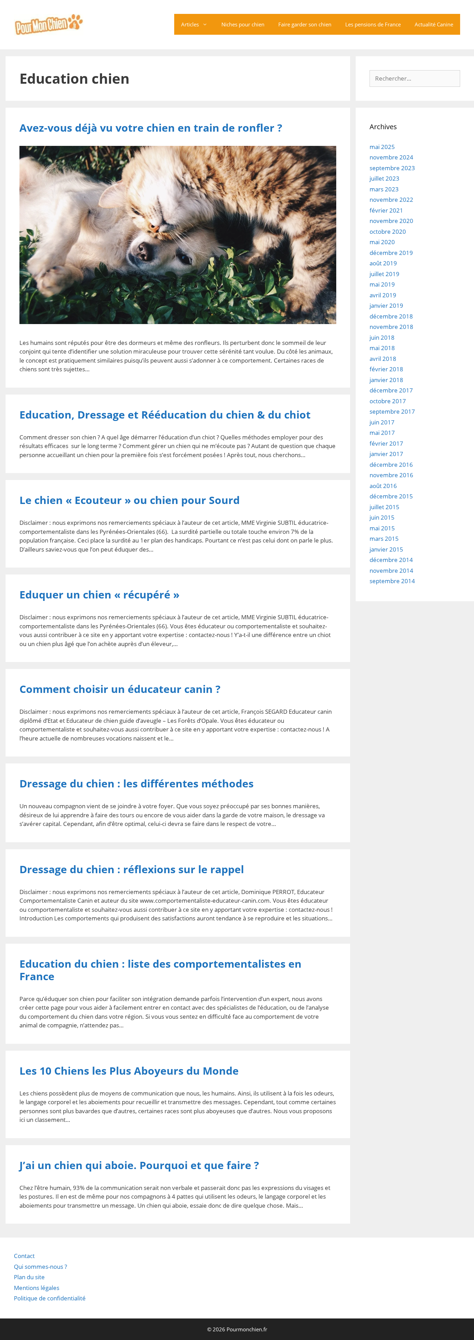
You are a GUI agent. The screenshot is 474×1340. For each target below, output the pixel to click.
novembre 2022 (391, 200)
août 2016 (383, 486)
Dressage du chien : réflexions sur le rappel (131, 869)
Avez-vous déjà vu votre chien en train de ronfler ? (150, 128)
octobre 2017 (388, 401)
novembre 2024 (391, 157)
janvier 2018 (386, 380)
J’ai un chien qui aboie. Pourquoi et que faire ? (139, 1165)
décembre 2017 (391, 390)
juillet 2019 (384, 274)
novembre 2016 (391, 475)
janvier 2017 (386, 454)
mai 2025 (382, 147)
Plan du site (29, 1277)
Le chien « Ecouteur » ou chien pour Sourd (129, 500)
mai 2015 (382, 528)
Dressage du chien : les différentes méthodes (136, 783)
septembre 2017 (392, 411)
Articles (190, 24)
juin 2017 (382, 422)
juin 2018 (382, 337)
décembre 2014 (391, 560)
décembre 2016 (391, 465)
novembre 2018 (391, 327)
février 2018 (386, 369)
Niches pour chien (242, 24)
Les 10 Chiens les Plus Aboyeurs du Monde (129, 1071)
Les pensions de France (373, 24)
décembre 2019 (391, 253)
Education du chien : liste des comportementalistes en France (160, 970)
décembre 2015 (391, 496)
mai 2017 (382, 433)
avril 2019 (383, 295)
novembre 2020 (391, 221)
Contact (24, 1256)
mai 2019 (382, 284)
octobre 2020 (388, 231)
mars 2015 (384, 539)
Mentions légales (36, 1288)
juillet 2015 (384, 507)
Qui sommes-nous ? (40, 1267)
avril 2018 (383, 359)
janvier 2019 (386, 305)
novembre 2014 (391, 570)
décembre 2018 (391, 316)
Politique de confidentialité (50, 1298)
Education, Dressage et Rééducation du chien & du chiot (165, 414)
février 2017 (386, 443)
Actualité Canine (434, 24)
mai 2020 (382, 242)
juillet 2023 (384, 178)
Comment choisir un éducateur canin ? (121, 689)
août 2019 (383, 263)
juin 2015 (382, 517)
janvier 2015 (386, 549)
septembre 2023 (392, 168)
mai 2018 (382, 348)
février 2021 (386, 210)
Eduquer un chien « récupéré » (99, 594)
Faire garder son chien (304, 24)
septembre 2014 (392, 581)
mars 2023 (384, 189)
